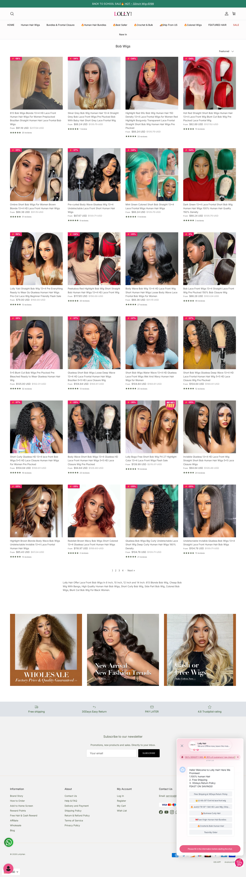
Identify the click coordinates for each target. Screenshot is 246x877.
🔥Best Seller (120, 24)
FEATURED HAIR (217, 24)
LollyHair (21, 854)
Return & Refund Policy (77, 815)
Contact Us (71, 795)
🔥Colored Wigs (193, 24)
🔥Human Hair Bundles (93, 24)
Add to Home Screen (21, 805)
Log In (120, 795)
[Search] (12, 14)
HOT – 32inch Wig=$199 (139, 3)
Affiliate (14, 820)
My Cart (121, 805)
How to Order (17, 800)
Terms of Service (74, 820)
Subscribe (149, 753)
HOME (10, 24)
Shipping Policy (73, 810)
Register (121, 800)
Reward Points (18, 810)
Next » (131, 570)
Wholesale (15, 825)
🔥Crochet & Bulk (143, 24)
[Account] (226, 14)
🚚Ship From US (168, 24)
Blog (12, 830)
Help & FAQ (71, 800)
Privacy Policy (72, 825)
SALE (236, 24)
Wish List (122, 810)
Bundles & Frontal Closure (60, 24)
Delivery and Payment (77, 805)
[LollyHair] (123, 14)
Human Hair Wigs (30, 24)
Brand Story (16, 795)
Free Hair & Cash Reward (23, 815)
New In (123, 34)
